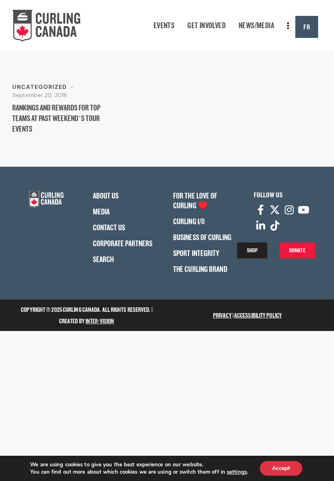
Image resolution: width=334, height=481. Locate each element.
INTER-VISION (100, 321)
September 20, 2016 (39, 95)
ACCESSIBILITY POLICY (258, 315)
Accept (281, 468)
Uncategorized (39, 86)
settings (237, 472)
